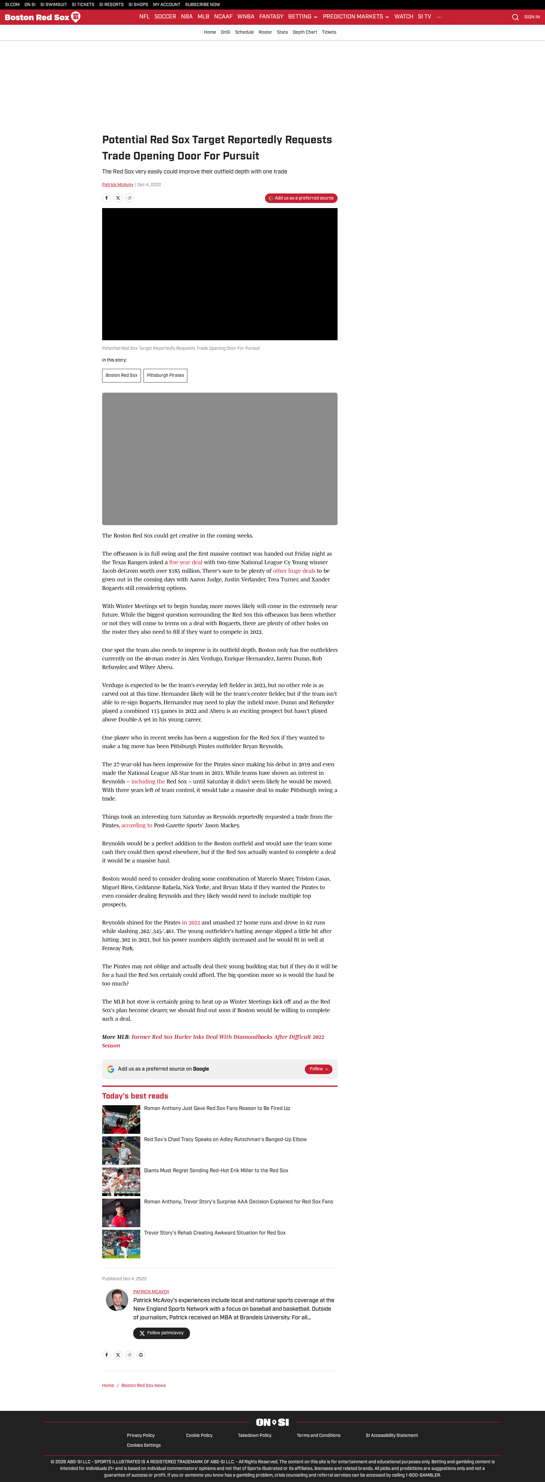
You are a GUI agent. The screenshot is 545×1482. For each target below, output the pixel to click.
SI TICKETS (83, 5)
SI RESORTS (111, 5)
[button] (303, 17)
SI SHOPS (138, 5)
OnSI (225, 32)
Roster (265, 32)
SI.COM (12, 5)
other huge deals (294, 571)
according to (136, 825)
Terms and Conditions (318, 1435)
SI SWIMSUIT (53, 5)
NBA (187, 17)
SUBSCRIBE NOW (202, 5)
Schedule (244, 32)
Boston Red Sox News (144, 1386)
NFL (144, 17)
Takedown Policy (254, 1435)
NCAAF (223, 17)
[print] (140, 1354)
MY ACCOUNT (166, 5)
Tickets (329, 32)
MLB (203, 17)
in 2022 (191, 922)
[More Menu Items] (439, 17)
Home (210, 32)
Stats (282, 32)
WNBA (246, 17)
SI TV (424, 17)
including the (148, 781)
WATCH (404, 17)
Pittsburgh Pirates (165, 375)
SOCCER (165, 17)
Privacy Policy (141, 1435)
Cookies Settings (144, 1445)
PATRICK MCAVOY (151, 1292)
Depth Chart (305, 32)
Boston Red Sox (121, 375)
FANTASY (271, 17)
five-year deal (185, 562)
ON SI (30, 5)
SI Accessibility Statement (392, 1435)
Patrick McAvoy (117, 185)
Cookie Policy (199, 1435)
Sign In (532, 17)
